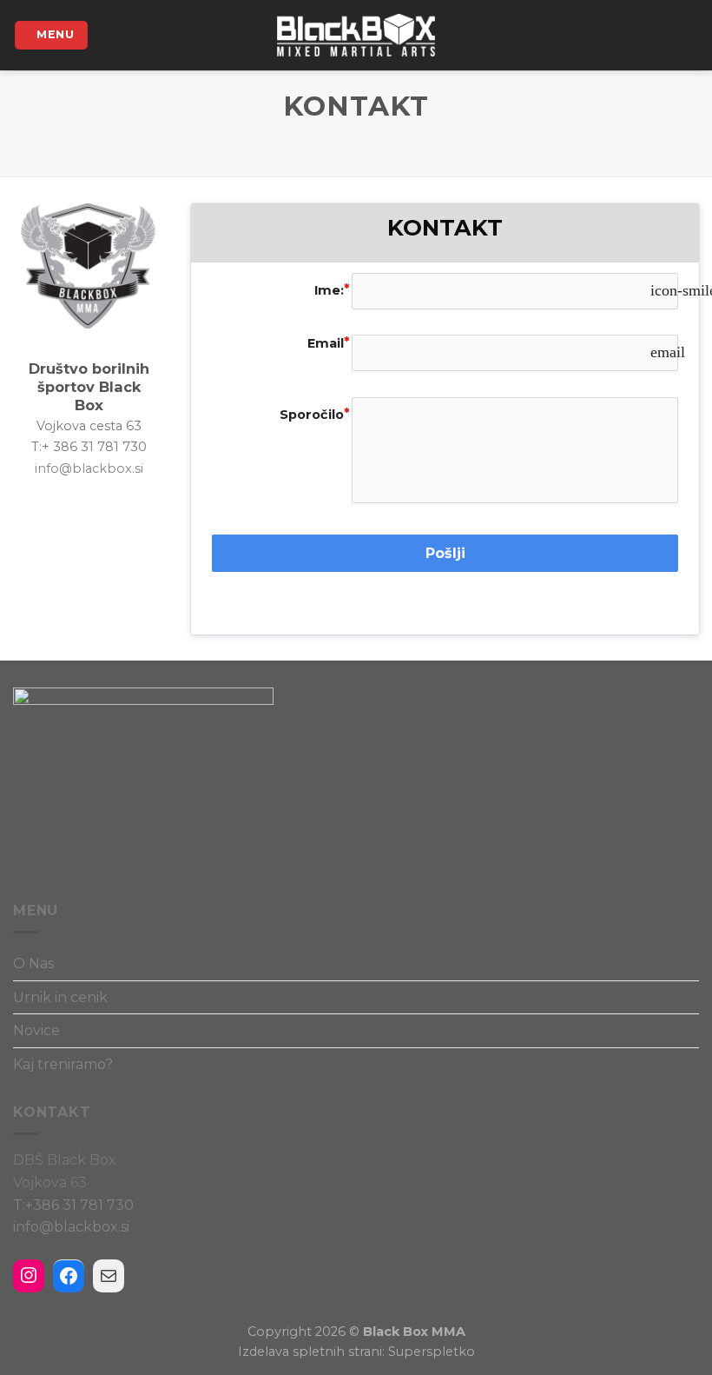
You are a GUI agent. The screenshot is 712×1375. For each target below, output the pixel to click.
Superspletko (430, 1351)
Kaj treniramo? (63, 1064)
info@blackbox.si (89, 468)
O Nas (33, 963)
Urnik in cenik (60, 997)
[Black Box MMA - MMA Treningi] (356, 35)
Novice (36, 1030)
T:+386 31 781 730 (73, 1205)
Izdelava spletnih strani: (311, 1351)
